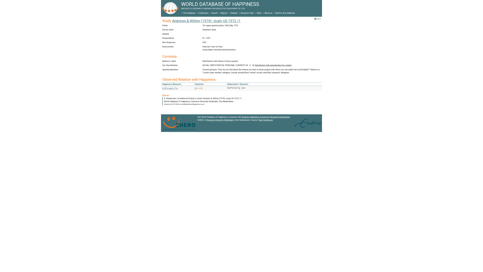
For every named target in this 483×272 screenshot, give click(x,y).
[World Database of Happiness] (171, 8)
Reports (224, 13)
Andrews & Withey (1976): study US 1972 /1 (206, 21)
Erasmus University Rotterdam (220, 120)
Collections (204, 13)
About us (268, 13)
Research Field (247, 13)
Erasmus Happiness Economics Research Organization (266, 117)
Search (215, 13)
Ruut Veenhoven (266, 120)
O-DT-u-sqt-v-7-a (169, 88)
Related (234, 13)
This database (189, 13)
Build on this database (285, 13)
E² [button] (196, 88)
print (318, 19)
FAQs (259, 13)
